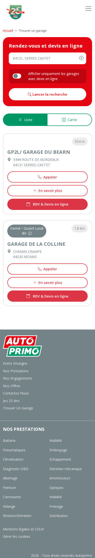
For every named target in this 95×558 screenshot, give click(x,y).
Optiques (56, 487)
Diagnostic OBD (15, 468)
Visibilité (55, 440)
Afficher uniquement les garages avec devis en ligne (53, 76)
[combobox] (47, 58)
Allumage (10, 478)
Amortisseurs (59, 478)
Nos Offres (11, 385)
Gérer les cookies (16, 536)
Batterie (9, 440)
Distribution (58, 515)
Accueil (8, 30)
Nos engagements (17, 378)
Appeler (50, 177)
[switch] (17, 76)
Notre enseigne (15, 363)
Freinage (56, 506)
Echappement (60, 459)
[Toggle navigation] (88, 8)
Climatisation (13, 459)
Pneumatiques (14, 450)
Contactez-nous (16, 393)
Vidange (9, 506)
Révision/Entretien (17, 515)
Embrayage (58, 450)
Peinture (9, 487)
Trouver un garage (18, 408)
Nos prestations (15, 371)
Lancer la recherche (49, 94)
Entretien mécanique (65, 468)
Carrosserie (12, 497)
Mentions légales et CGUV (23, 529)
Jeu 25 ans (11, 400)
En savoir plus (50, 190)
